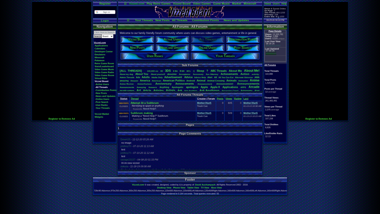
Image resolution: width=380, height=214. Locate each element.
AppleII (215, 87)
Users (276, 3)
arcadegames (127, 90)
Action (244, 73)
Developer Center (104, 51)
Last (245, 98)
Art (139, 90)
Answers (152, 87)
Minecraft (250, 3)
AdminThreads (127, 77)
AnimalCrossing (216, 80)
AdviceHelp (200, 77)
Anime (254, 80)
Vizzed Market (102, 114)
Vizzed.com (136, 3)
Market (236, 3)
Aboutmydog (126, 74)
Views (228, 98)
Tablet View (193, 187)
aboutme (172, 74)
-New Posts (101, 93)
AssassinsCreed (230, 91)
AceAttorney (212, 74)
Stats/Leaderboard (104, 66)
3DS (168, 70)
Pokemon (99, 60)
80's (189, 71)
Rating (237, 98)
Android (190, 80)
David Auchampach (205, 184)
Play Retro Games (159, 3)
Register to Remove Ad (61, 119)
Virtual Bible (101, 78)
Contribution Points (205, 20)
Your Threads (144, 20)
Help (284, 3)
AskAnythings (209, 90)
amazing (124, 80)
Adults (146, 77)
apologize (192, 87)
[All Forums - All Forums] (190, 17)
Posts (220, 98)
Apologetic (177, 87)
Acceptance (184, 74)
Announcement (205, 84)
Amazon (134, 81)
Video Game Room (104, 75)
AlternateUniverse (244, 77)
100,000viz (152, 71)
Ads (138, 77)
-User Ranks (101, 105)
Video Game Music (104, 69)
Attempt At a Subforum (145, 102)
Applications (101, 45)
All (215, 77)
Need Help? (149, 108)
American (156, 81)
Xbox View (216, 187)
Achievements (229, 74)
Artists (170, 90)
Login (105, 20)
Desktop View (164, 187)
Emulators (100, 54)
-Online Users (102, 99)
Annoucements (184, 83)
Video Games (202, 3)
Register (105, 3)
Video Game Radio (104, 72)
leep (200, 70)
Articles (158, 90)
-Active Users (102, 84)
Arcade (254, 87)
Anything (164, 87)
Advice (188, 77)
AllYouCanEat (225, 77)
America (145, 80)
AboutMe (235, 70)
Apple (204, 87)
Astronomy (246, 90)
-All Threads (101, 87)
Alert (209, 77)
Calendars (100, 48)
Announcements (248, 83)
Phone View (179, 187)
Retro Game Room (104, 63)
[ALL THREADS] (131, 70)
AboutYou (141, 74)
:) (194, 71)
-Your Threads (102, 108)
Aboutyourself (158, 74)
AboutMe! (251, 70)
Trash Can (202, 106)
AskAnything (190, 91)
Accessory (198, 74)
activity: (255, 74)
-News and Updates (105, 96)
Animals (231, 80)
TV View (205, 187)
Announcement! (224, 84)
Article (147, 90)
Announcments (127, 87)
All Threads (179, 20)
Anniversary (163, 83)
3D (161, 71)
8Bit (175, 71)
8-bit (182, 71)
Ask (180, 90)
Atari (257, 90)
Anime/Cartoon (144, 84)
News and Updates (236, 20)
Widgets (99, 117)
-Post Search (101, 102)
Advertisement (173, 77)
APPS (243, 87)
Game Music (221, 3)
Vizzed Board (182, 3)
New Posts (162, 20)
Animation (243, 81)
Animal (201, 80)
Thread (135, 98)
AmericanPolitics (174, 80)
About (267, 3)
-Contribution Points (106, 90)
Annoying (141, 87)
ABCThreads (219, 70)
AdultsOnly (157, 77)
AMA (257, 77)
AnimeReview (127, 84)
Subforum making (142, 113)
